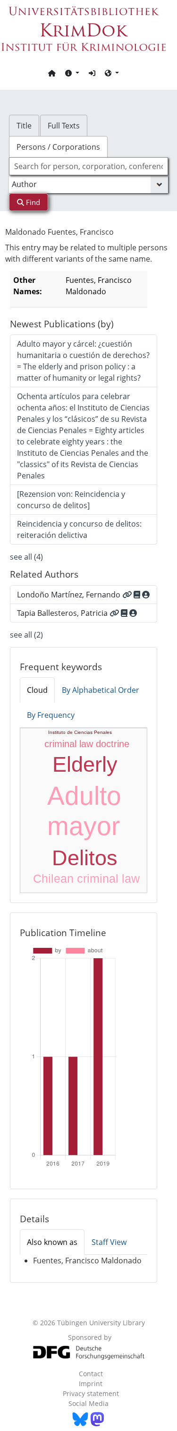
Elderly (85, 764)
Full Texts (64, 125)
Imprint (90, 1383)
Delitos (85, 858)
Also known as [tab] (52, 1242)
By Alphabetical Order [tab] (100, 690)
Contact (91, 1373)
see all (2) (26, 635)
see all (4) (26, 557)
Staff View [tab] (109, 1242)
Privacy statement (91, 1393)
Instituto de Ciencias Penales (80, 732)
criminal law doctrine (86, 744)
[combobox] (89, 166)
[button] (72, 72)
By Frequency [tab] (51, 715)
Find (32, 202)
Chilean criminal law (86, 878)
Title (24, 125)
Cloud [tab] (37, 690)
